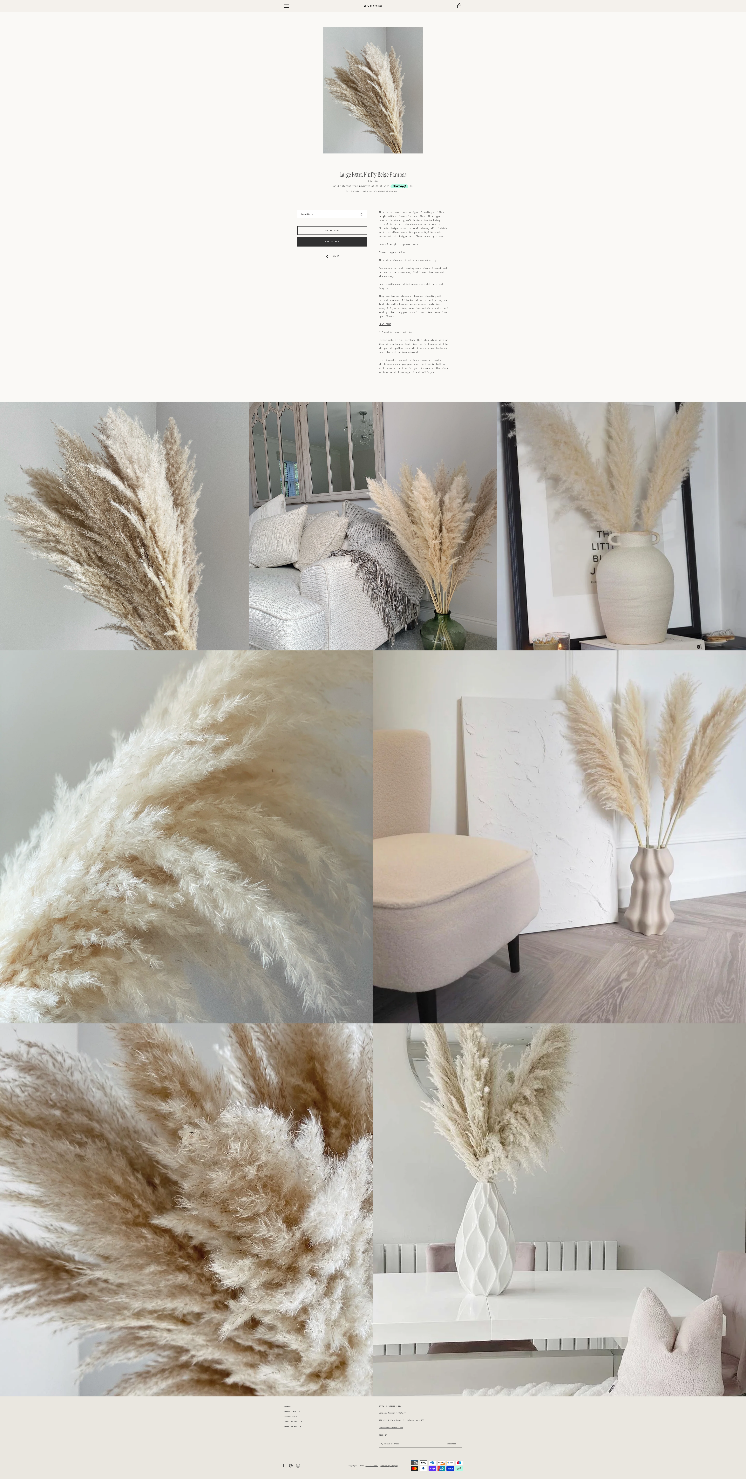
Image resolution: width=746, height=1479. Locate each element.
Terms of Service (293, 1421)
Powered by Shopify (389, 1465)
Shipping (367, 191)
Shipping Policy (292, 1427)
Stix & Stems (372, 1465)
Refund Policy (291, 1416)
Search (287, 1407)
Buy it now (332, 242)
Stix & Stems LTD (390, 1406)
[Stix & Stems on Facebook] (284, 1465)
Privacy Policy (292, 1412)
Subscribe (452, 1444)
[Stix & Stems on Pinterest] (291, 1465)
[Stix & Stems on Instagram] (298, 1465)
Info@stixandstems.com (391, 1427)
